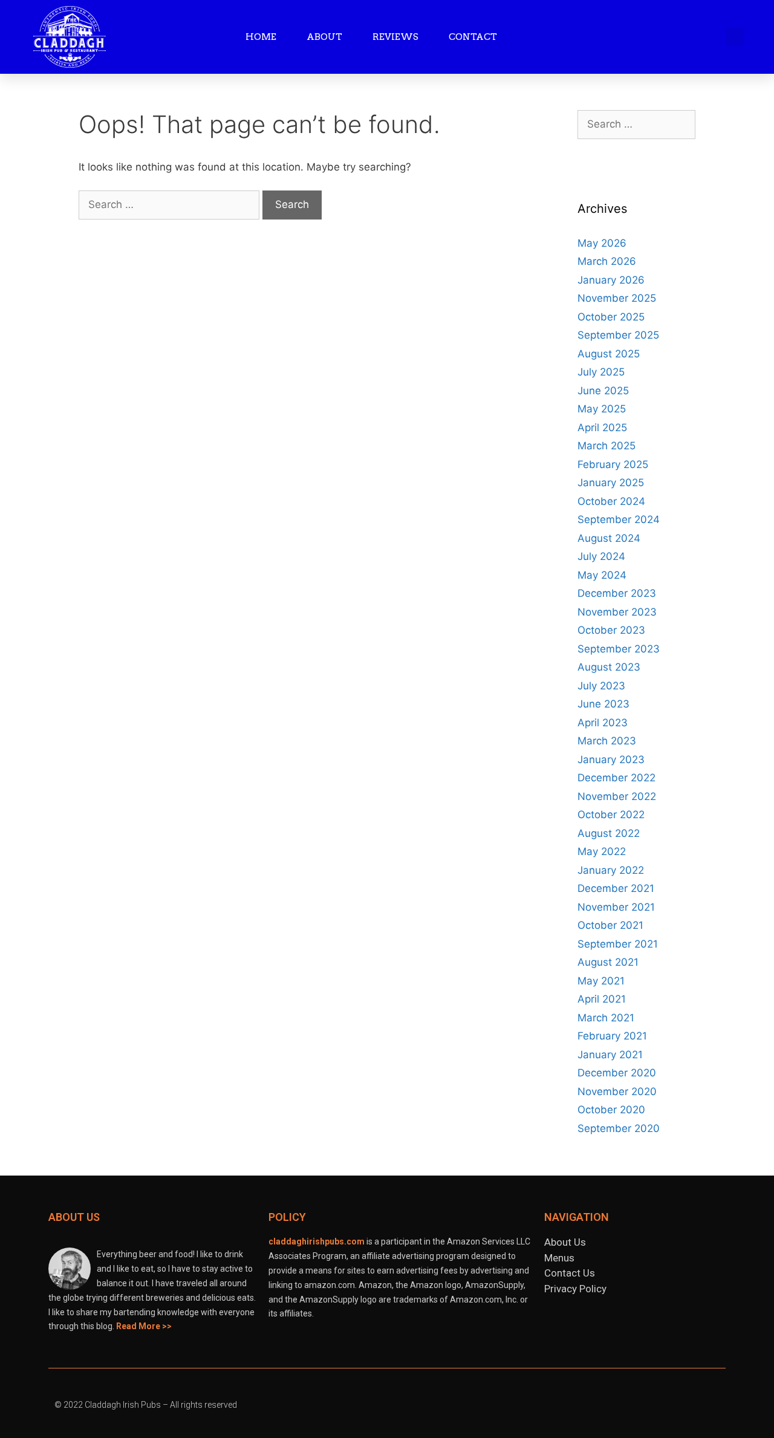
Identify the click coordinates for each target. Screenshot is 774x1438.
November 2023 (617, 612)
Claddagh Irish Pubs (123, 1405)
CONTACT (473, 36)
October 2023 (611, 630)
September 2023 (618, 649)
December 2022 (616, 778)
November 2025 (616, 298)
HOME (261, 36)
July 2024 (601, 556)
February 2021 (612, 1036)
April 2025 (602, 427)
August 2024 (608, 538)
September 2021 (617, 944)
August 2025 (608, 354)
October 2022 (611, 814)
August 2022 (608, 833)
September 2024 (618, 519)
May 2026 (601, 243)
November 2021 (616, 907)
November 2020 (617, 1091)
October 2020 (611, 1110)
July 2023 (601, 686)
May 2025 (601, 409)
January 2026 (611, 280)
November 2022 (616, 796)
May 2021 (601, 981)
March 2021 (605, 1018)
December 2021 (615, 888)
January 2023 (611, 759)
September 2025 (618, 335)
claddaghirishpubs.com (316, 1241)
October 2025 (611, 317)
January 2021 (610, 1055)
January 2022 (610, 870)
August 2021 (608, 962)
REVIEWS (395, 36)
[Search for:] (170, 204)
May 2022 (601, 851)
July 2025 (601, 372)
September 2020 (618, 1128)
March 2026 (606, 261)
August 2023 (608, 667)
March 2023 (606, 741)
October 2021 (610, 925)
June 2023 (603, 704)
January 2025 (610, 483)
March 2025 (606, 446)
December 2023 (616, 593)
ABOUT (324, 36)
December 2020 (616, 1073)
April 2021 (601, 999)
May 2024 (601, 575)
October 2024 (611, 501)
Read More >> (144, 1326)
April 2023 (602, 723)
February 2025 (612, 464)
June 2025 (603, 391)
